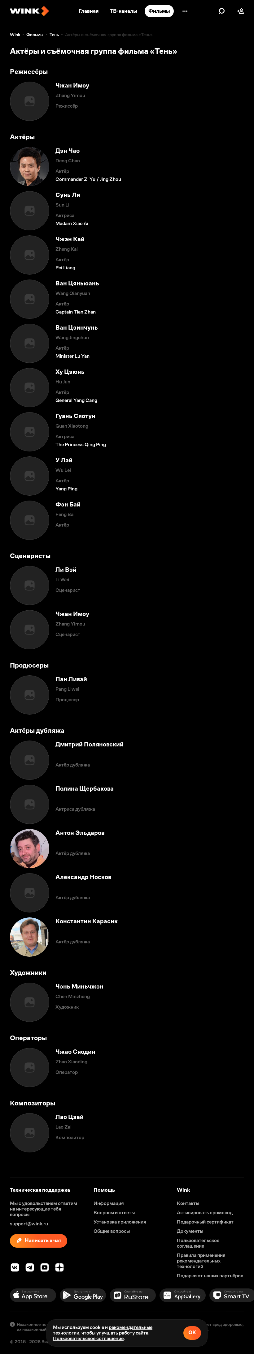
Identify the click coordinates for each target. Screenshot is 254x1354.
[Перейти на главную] (29, 11)
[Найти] (222, 11)
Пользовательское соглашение (88, 1338)
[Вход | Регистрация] (240, 11)
